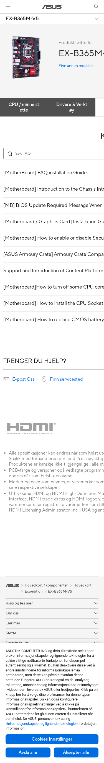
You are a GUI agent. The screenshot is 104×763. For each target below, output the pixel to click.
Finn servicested (66, 379)
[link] (52, 7)
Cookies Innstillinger (52, 739)
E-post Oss (23, 379)
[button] (8, 6)
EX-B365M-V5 (22, 19)
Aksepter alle (76, 752)
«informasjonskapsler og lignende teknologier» (42, 724)
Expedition (33, 591)
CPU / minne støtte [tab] (24, 107)
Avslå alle (28, 752)
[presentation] (6, 379)
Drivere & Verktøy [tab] (71, 107)
